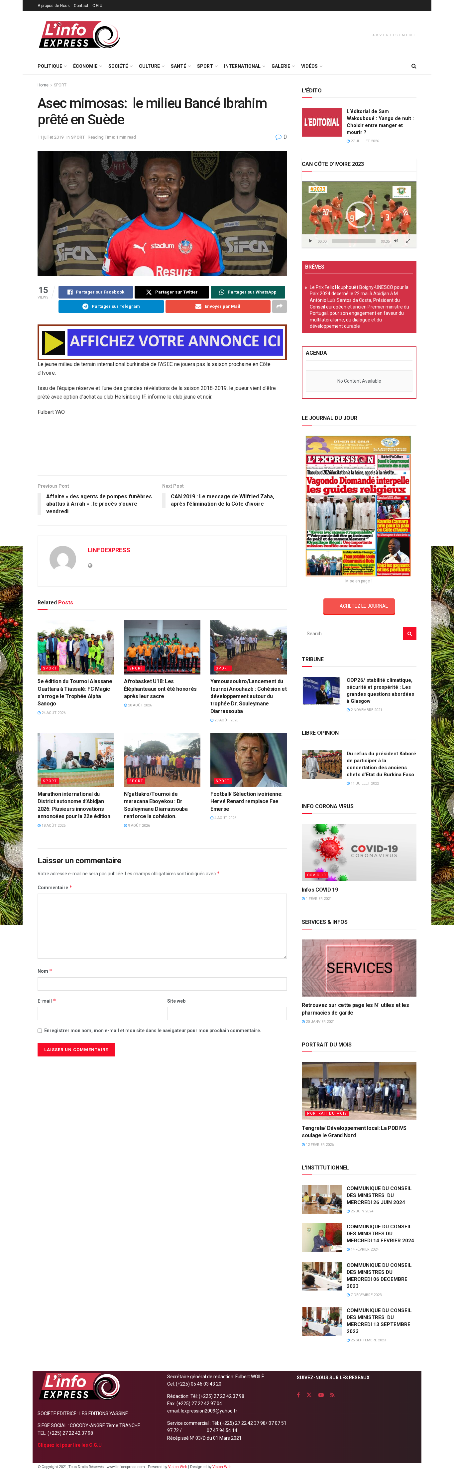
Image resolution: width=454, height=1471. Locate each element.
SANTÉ (178, 66)
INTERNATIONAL (242, 66)
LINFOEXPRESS (109, 550)
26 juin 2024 (361, 1211)
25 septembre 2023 (368, 1340)
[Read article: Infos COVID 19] (359, 852)
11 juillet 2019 (50, 137)
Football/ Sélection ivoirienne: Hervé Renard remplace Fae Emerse (246, 801)
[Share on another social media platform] (279, 306)
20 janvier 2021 (320, 1022)
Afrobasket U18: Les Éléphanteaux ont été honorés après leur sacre (160, 688)
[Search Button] (413, 66)
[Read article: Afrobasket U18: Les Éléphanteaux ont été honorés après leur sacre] (162, 647)
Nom (45, 971)
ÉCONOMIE (85, 66)
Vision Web (178, 1467)
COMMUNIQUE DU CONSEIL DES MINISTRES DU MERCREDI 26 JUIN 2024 (379, 1195)
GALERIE (281, 66)
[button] (359, 214)
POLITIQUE (50, 66)
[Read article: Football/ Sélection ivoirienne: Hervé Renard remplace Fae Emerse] (248, 760)
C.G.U (97, 5)
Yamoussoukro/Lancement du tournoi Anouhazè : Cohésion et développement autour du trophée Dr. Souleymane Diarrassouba (248, 696)
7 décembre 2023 (366, 1295)
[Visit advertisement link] (162, 342)
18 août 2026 (53, 825)
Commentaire (55, 887)
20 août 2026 (139, 705)
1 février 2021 (318, 899)
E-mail (47, 1001)
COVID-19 (316, 875)
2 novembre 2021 (366, 710)
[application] (359, 214)
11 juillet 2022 (364, 783)
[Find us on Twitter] (309, 1395)
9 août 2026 (138, 825)
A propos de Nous (54, 5)
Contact (81, 5)
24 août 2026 (53, 713)
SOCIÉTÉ (118, 66)
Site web (176, 1001)
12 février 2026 (319, 1145)
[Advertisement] (162, 448)
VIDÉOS (309, 66)
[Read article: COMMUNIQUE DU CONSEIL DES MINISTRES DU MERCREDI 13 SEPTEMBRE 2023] (322, 1321)
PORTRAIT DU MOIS (327, 1113)
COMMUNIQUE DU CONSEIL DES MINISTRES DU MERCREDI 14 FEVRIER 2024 (380, 1234)
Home (43, 85)
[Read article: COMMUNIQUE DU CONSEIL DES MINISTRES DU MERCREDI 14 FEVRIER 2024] (322, 1237)
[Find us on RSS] (332, 1395)
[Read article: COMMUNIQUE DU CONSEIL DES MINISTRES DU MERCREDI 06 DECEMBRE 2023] (322, 1276)
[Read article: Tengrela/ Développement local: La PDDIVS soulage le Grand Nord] (359, 1091)
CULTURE (149, 66)
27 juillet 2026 (364, 141)
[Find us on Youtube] (321, 1395)
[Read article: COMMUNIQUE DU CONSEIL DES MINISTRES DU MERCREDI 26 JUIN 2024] (322, 1199)
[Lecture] (310, 241)
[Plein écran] (407, 241)
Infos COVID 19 (320, 890)
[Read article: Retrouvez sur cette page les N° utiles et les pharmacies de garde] (359, 968)
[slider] (354, 241)
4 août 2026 (224, 818)
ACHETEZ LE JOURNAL (364, 606)
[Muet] (396, 241)
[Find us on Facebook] (298, 1395)
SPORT (205, 66)
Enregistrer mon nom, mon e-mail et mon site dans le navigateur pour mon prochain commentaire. (152, 1030)
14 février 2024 (364, 1249)
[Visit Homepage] (79, 34)
